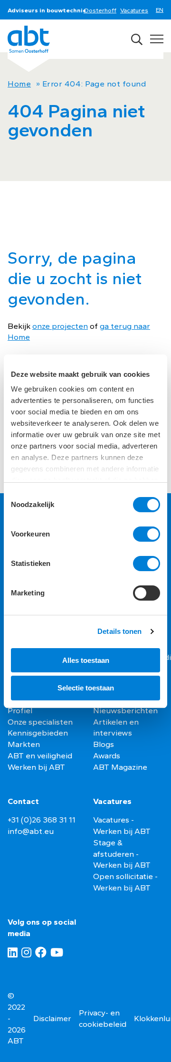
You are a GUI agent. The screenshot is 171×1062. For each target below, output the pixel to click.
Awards (106, 755)
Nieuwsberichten (125, 710)
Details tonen (119, 631)
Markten (24, 744)
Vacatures (134, 10)
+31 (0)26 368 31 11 (42, 819)
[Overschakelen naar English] (161, 11)
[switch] (146, 534)
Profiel (20, 710)
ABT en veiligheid (40, 755)
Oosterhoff (100, 10)
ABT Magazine (120, 767)
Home (19, 83)
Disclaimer (52, 1018)
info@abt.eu (31, 831)
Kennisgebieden (38, 732)
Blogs (103, 744)
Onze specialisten (40, 722)
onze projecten (60, 326)
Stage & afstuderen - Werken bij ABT (122, 854)
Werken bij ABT (36, 767)
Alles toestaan (85, 660)
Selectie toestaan (85, 688)
